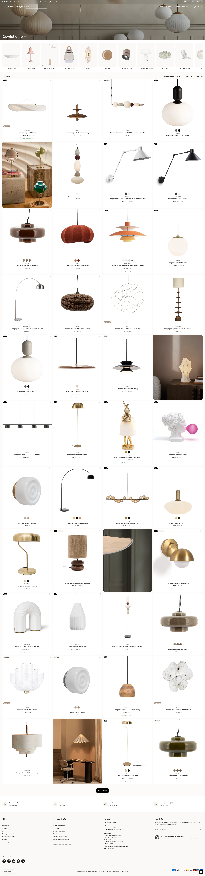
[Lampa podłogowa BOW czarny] (77, 491)
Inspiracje (185, 7)
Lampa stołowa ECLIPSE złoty (27, 586)
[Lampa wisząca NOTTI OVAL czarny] (178, 103)
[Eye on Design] (15, 6)
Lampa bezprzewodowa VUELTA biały (27, 646)
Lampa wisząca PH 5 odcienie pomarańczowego (128, 265)
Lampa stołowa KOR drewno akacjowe (77, 583)
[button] (3, 6)
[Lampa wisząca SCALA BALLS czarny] (127, 491)
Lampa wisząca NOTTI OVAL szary (27, 391)
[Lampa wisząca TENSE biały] (27, 103)
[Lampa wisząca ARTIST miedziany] (77, 359)
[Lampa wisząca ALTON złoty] (178, 491)
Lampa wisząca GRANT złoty (177, 263)
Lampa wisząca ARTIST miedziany (77, 391)
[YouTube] (13, 861)
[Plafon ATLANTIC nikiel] (77, 680)
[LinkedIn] (23, 861)
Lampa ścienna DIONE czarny (177, 199)
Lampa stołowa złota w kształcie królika (127, 457)
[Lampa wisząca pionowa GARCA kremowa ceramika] (77, 166)
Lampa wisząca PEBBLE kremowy (27, 773)
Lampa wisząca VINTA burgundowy (77, 265)
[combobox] (186, 1)
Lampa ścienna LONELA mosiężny (178, 583)
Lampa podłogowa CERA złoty (77, 455)
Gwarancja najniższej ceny (61, 839)
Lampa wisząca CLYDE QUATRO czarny (27, 455)
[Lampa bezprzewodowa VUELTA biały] (27, 617)
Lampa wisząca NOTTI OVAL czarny (177, 135)
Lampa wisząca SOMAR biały (77, 646)
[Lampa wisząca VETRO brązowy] (27, 233)
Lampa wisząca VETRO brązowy (27, 265)
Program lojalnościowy (60, 836)
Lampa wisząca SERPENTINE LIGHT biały (178, 710)
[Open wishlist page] (194, 6)
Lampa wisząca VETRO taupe (177, 649)
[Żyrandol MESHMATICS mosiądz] (27, 680)
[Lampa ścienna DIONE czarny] (178, 166)
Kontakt (55, 823)
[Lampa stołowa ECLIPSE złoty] (27, 554)
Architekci (5, 828)
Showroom (5, 825)
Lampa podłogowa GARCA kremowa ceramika (127, 646)
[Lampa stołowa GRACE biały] (178, 425)
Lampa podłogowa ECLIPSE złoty (127, 776)
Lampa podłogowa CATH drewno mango (177, 329)
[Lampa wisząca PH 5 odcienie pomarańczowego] (127, 233)
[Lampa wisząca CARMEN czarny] (127, 359)
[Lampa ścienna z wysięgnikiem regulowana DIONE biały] (127, 166)
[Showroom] (197, 6)
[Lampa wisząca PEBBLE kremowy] (27, 743)
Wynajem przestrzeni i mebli (10, 842)
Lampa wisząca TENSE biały (27, 133)
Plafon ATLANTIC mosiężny (27, 523)
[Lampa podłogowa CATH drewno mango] (178, 299)
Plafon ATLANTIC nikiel (77, 712)
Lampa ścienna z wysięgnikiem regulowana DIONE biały (127, 199)
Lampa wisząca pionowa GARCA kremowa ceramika (77, 196)
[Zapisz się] (201, 829)
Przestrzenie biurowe (8, 836)
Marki (3, 831)
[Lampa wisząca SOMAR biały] (77, 617)
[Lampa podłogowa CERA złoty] (77, 425)
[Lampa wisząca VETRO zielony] (178, 743)
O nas (4, 823)
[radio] (176, 130)
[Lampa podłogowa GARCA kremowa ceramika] (127, 617)
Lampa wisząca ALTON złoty (178, 523)
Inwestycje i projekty (8, 834)
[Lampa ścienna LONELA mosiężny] (178, 554)
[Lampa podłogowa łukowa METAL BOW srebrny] (27, 299)
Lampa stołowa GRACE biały (177, 455)
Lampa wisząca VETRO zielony (178, 776)
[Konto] (191, 6)
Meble (161, 7)
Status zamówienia (59, 825)
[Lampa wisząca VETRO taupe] (178, 617)
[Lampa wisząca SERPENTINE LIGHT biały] (178, 680)
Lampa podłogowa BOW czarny (77, 523)
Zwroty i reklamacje (59, 831)
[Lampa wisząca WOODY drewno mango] (127, 680)
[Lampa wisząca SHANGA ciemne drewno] (77, 299)
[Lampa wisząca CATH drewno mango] (77, 103)
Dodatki (177, 7)
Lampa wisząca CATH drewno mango (77, 133)
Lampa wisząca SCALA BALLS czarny (128, 523)
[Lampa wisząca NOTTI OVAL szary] (27, 359)
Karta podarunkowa (59, 842)
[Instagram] (9, 861)
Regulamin (56, 834)
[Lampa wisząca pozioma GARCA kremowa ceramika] (127, 103)
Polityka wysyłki (116, 871)
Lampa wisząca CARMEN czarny (127, 389)
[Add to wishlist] (50, 80)
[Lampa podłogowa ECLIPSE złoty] (127, 743)
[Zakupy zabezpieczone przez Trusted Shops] (157, 837)
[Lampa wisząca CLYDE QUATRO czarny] (27, 425)
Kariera (4, 839)
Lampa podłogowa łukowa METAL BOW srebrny (27, 329)
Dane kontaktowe (124, 871)
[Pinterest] (18, 861)
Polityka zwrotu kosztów (82, 871)
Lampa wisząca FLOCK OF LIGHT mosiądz (127, 329)
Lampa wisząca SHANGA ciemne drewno (77, 329)
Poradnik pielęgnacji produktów (62, 845)
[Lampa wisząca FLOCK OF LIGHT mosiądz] (127, 299)
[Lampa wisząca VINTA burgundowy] (77, 233)
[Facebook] (4, 861)
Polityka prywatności (93, 871)
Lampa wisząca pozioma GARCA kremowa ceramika (127, 133)
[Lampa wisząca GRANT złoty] (178, 233)
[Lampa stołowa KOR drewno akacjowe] (77, 554)
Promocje (52, 2)
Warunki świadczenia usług (105, 871)
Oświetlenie (168, 7)
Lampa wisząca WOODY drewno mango (128, 710)
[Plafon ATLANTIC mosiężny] (27, 491)
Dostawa (56, 828)
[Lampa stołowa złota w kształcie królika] (127, 425)
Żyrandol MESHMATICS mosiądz (27, 710)
